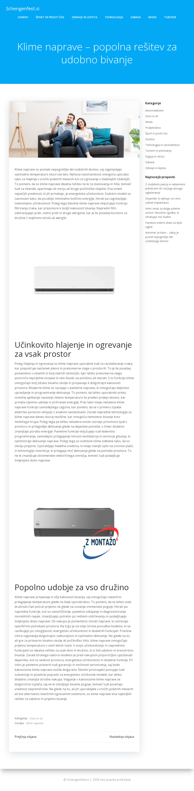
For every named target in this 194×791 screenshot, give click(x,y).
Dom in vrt (36, 718)
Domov (23, 17)
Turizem (170, 17)
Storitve (150, 139)
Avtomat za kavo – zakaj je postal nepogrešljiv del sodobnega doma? (162, 237)
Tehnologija (114, 17)
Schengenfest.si (22, 8)
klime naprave (34, 723)
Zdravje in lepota (84, 17)
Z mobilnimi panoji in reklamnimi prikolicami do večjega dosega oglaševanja (165, 188)
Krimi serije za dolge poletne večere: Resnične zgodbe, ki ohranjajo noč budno (162, 213)
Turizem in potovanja (158, 150)
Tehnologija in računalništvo (162, 145)
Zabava (136, 17)
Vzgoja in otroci (154, 156)
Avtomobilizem (154, 110)
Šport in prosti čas (50, 17)
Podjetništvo (153, 127)
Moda (152, 17)
